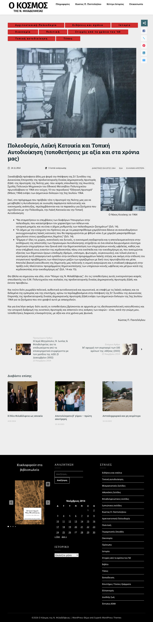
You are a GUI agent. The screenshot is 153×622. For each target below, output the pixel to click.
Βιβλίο (105, 564)
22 (88, 526)
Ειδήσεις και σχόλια (87, 25)
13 (76, 521)
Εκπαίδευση (108, 577)
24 (57, 532)
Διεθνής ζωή (108, 597)
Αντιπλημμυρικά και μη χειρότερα (121, 415)
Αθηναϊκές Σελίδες (111, 492)
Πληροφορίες (63, 4)
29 (88, 532)
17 (57, 526)
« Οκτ (57, 536)
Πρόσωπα (107, 544)
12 (70, 521)
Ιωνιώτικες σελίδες (112, 505)
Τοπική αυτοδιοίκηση (31, 38)
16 (94, 521)
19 (70, 526)
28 (82, 532)
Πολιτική (53, 32)
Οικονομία (23, 32)
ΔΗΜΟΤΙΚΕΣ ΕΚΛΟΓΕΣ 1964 (103, 168)
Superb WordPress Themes (107, 617)
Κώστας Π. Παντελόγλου (88, 4)
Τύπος (68, 38)
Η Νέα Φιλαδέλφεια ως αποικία (25, 415)
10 (57, 521)
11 (63, 521)
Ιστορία (124, 25)
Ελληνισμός (108, 590)
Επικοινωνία (136, 4)
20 (76, 526)
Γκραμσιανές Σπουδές (113, 531)
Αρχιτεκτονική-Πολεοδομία (36, 25)
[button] (11, 502)
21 (82, 526)
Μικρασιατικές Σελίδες (114, 485)
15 (88, 521)
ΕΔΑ (121, 168)
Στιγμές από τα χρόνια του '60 (98, 32)
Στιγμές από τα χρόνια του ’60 (116, 557)
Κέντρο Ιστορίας (115, 4)
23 (94, 526)
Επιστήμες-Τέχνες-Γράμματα (116, 584)
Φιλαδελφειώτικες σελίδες (115, 498)
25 (63, 532)
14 (82, 521)
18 (63, 526)
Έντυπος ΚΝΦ (109, 603)
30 (94, 532)
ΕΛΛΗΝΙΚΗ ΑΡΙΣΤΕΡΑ (135, 168)
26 (70, 532)
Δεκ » (64, 536)
